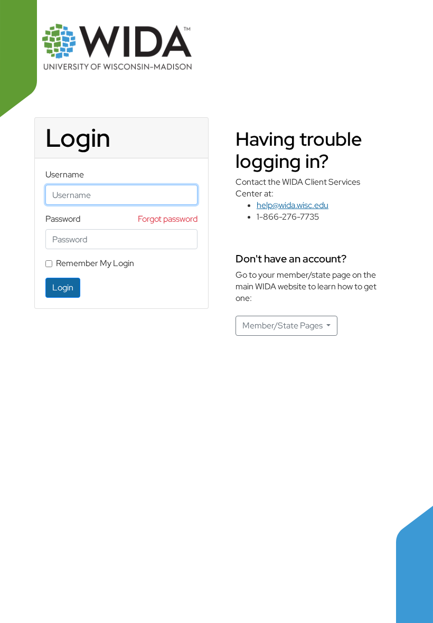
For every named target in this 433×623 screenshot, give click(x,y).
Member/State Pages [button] (283, 325)
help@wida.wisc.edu (292, 205)
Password (62, 218)
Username (64, 174)
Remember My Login (95, 263)
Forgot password (167, 218)
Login (62, 287)
